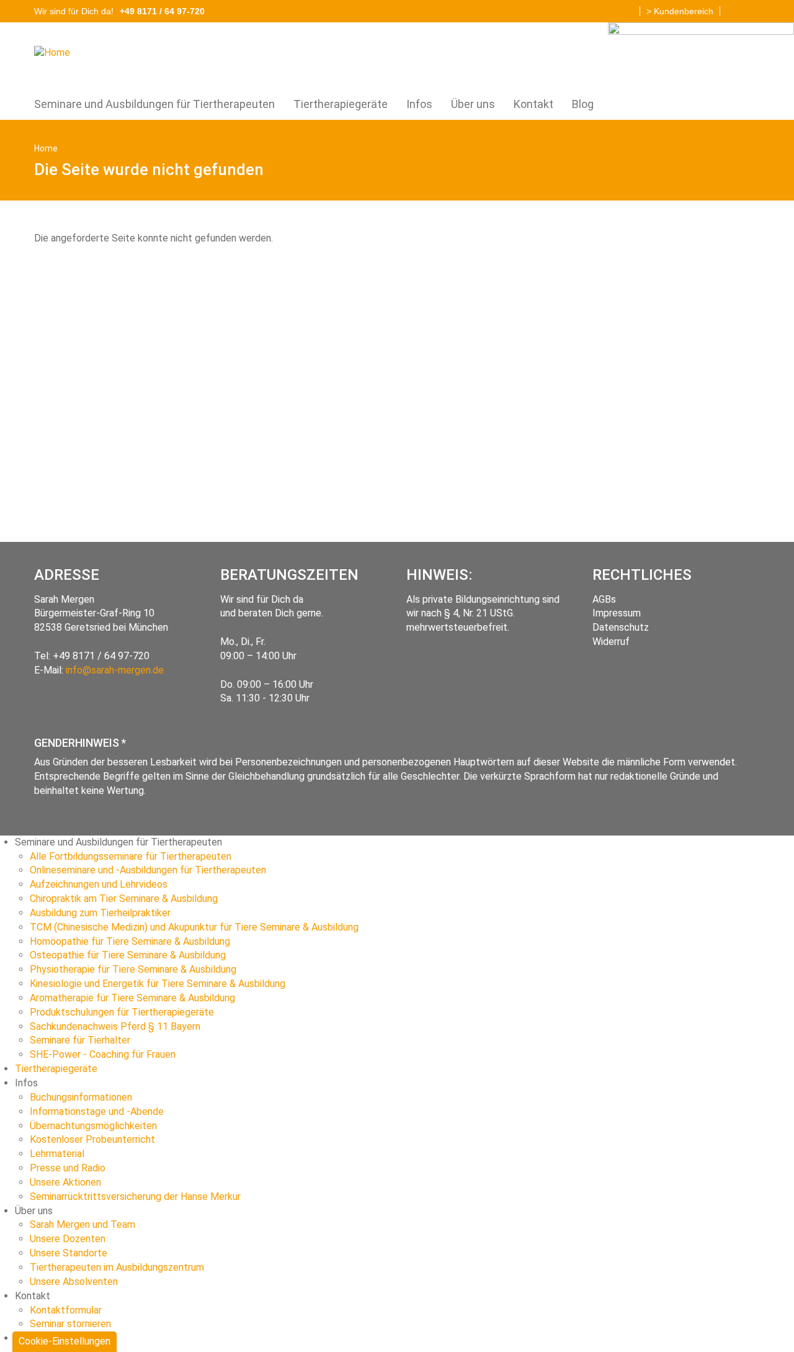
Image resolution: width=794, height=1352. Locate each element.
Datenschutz (620, 627)
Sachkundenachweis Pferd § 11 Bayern (115, 1026)
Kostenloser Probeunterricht (92, 1139)
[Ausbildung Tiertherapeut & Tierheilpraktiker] (56, 52)
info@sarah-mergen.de (115, 670)
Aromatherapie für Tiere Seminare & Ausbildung (132, 998)
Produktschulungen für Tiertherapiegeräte (122, 1012)
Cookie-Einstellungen (64, 1341)
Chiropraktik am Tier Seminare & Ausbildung (124, 898)
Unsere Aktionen (65, 1182)
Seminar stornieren (70, 1324)
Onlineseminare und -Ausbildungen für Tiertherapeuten (148, 870)
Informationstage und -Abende (97, 1111)
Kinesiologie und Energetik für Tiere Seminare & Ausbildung (157, 983)
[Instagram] (750, 9)
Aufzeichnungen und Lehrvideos (98, 884)
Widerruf (611, 641)
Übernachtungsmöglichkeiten (93, 1126)
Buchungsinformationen (81, 1097)
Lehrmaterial (57, 1154)
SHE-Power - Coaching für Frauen (103, 1054)
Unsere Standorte (68, 1253)
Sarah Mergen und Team (82, 1224)
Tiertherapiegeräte (340, 103)
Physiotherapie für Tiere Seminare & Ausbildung (133, 969)
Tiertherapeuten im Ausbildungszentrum (117, 1267)
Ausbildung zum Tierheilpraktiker (100, 913)
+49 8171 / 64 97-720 (101, 656)
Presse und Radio (67, 1168)
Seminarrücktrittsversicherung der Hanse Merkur (135, 1196)
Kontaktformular (66, 1310)
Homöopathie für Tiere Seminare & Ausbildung (130, 941)
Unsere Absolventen (74, 1281)
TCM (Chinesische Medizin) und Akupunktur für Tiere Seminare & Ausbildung (194, 927)
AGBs (604, 599)
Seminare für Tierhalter (80, 1040)
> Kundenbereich (679, 11)
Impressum (616, 613)
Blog (583, 103)
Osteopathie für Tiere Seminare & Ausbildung (128, 955)
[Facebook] (732, 9)
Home (46, 148)
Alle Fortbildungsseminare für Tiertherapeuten (130, 856)
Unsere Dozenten (67, 1239)
